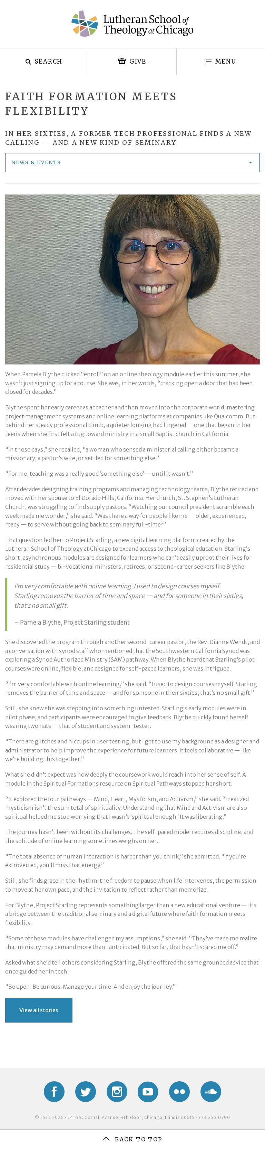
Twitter (85, 1091)
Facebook (54, 1091)
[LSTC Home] (132, 23)
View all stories (38, 1010)
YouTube (148, 1091)
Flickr (179, 1091)
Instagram (117, 1091)
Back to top (138, 1139)
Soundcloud (210, 1091)
